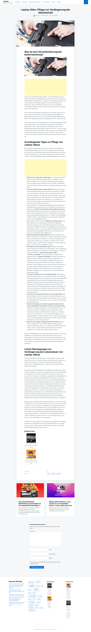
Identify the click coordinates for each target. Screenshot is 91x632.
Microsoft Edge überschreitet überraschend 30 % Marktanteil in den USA (16, 591)
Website (50, 558)
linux (34, 593)
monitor (30, 599)
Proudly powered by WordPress (39, 629)
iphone (30, 593)
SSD (36, 607)
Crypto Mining (46, 2)
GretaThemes (54, 629)
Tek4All (5, 1)
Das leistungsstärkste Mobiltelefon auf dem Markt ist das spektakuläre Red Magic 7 (30, 503)
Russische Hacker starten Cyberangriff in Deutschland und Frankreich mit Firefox (17, 604)
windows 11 (32, 610)
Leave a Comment (54, 15)
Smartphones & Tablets (35, 2)
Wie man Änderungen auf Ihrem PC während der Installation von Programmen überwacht (16, 599)
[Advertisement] (45, 87)
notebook (58, 473)
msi (34, 599)
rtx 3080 (31, 605)
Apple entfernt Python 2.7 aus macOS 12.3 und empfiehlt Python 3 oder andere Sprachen (60, 503)
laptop (53, 473)
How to (53, 2)
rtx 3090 (36, 605)
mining (40, 596)
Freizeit (59, 2)
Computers (17, 2)
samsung (31, 607)
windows (41, 607)
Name (50, 549)
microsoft (32, 596)
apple (32, 586)
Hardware (24, 2)
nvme (38, 602)
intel (36, 590)
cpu (42, 585)
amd (37, 582)
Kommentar (32, 531)
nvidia (32, 602)
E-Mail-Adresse (52, 554)
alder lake (31, 582)
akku (48, 473)
